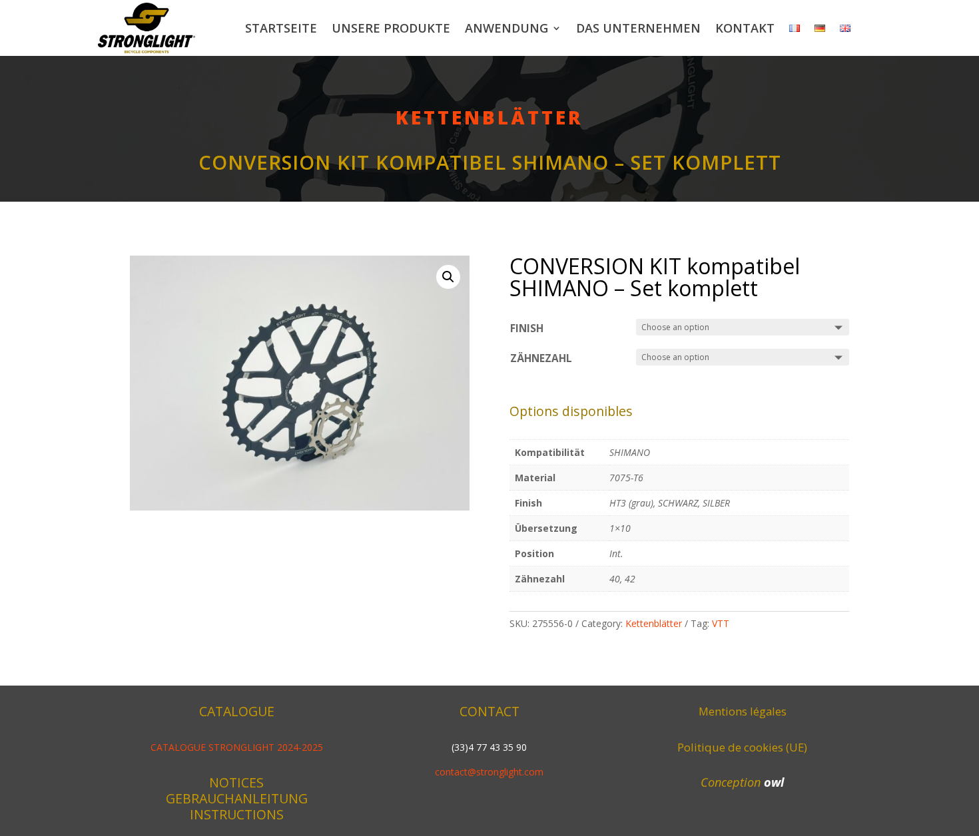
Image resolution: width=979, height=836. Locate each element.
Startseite (281, 28)
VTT (720, 623)
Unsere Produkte (391, 28)
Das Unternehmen (638, 28)
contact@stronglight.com (489, 771)
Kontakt (745, 28)
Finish (526, 328)
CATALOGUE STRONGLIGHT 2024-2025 (237, 747)
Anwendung (506, 28)
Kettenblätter (489, 117)
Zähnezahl (541, 358)
